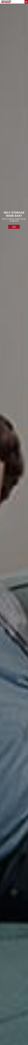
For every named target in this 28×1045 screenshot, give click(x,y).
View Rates (14, 227)
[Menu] (26, 2)
